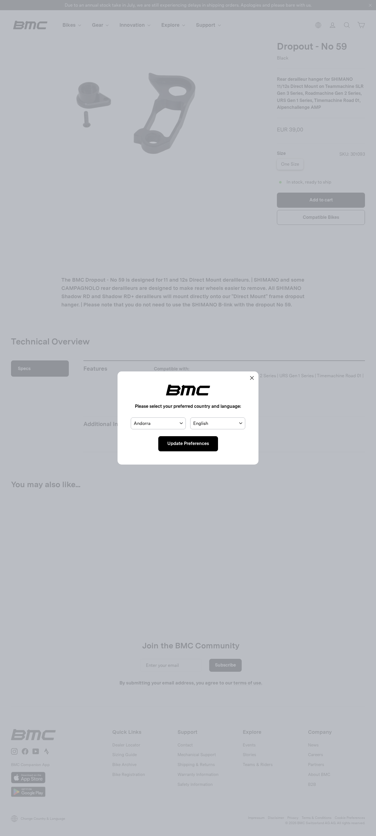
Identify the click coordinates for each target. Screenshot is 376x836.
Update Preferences (188, 443)
